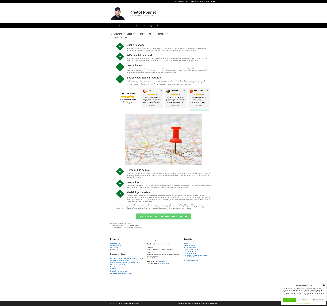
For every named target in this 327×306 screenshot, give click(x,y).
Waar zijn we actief (124, 26)
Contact (159, 26)
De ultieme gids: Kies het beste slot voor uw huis (125, 225)
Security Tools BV (189, 257)
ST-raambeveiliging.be (191, 249)
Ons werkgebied (115, 245)
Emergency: (151, 261)
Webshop (186, 259)
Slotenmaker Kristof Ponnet (155, 241)
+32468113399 (160, 261)
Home (113, 26)
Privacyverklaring (307, 303)
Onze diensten (137, 26)
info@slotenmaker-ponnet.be (161, 244)
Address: (150, 247)
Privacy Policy (114, 249)
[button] (323, 285)
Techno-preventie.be (190, 253)
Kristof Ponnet (143, 12)
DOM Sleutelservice (190, 245)
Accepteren (289, 299)
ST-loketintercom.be (190, 251)
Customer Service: (153, 263)
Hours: (149, 252)
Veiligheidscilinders (190, 247)
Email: (149, 244)
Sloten (128, 223)
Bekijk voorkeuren (318, 299)
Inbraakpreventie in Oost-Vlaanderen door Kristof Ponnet (127, 227)
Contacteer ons (115, 244)
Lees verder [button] (152, 105)
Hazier (188, 303)
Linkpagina (187, 244)
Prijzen (152, 26)
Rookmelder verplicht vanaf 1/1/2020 (195, 255)
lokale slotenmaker (138, 205)
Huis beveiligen (122, 223)
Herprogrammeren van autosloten (121, 273)
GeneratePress (136, 303)
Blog (145, 26)
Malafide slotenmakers (191, 261)
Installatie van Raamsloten (118, 271)
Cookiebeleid (299, 303)
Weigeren (303, 299)
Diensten (114, 223)
